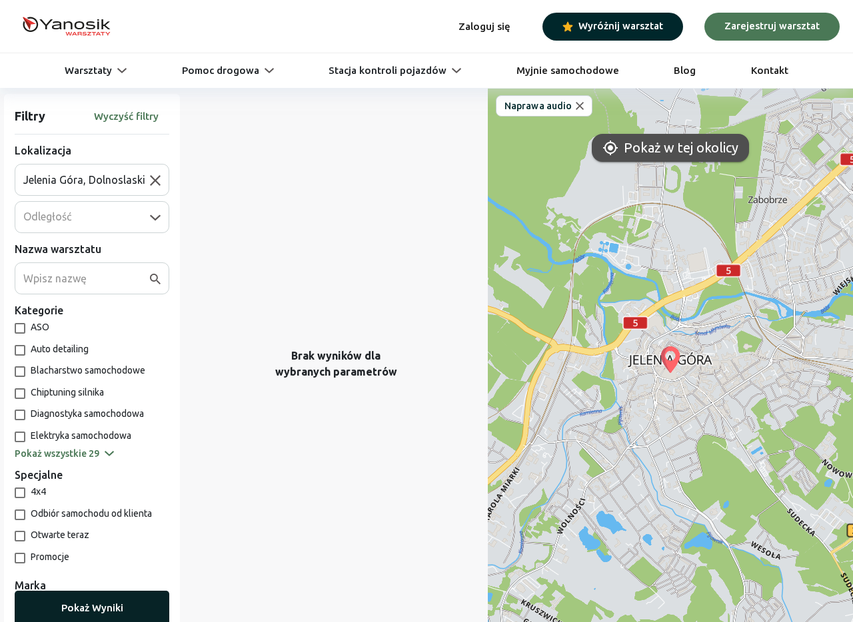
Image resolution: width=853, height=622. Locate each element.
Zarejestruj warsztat (772, 25)
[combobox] (86, 180)
